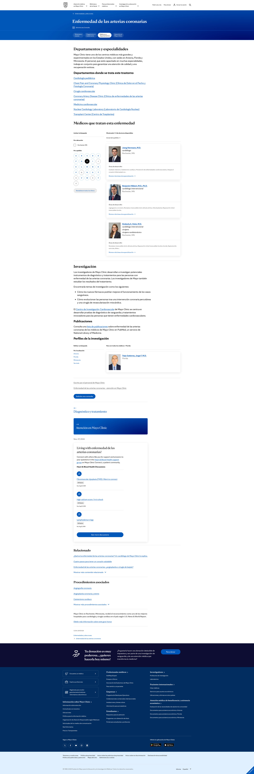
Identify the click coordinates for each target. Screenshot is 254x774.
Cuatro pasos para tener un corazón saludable (93, 561)
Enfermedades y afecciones (84, 14)
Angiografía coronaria (82, 588)
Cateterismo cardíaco (83, 599)
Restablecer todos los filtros (85, 191)
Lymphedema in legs (85, 520)
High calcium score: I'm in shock (90, 499)
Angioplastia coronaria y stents (86, 593)
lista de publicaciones (97, 326)
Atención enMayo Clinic (118, 35)
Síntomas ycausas (78, 35)
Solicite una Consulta (83, 27)
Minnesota (77, 360)
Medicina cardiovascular (85, 104)
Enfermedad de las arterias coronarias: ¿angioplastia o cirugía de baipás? (103, 567)
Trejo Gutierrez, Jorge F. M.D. (134, 355)
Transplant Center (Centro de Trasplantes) (94, 114)
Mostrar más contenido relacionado (88, 572)
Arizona (76, 354)
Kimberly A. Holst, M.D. (132, 224)
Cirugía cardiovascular (84, 91)
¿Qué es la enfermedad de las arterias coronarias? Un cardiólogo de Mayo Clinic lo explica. (111, 556)
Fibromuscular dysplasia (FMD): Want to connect (97, 479)
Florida (76, 357)
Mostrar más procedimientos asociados (90, 604)
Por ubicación (78, 140)
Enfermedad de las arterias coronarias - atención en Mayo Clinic (100, 388)
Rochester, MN (82, 145)
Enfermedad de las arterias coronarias (109, 21)
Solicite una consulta (84, 396)
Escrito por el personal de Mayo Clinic (89, 382)
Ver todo (76, 363)
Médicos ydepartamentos (105, 35)
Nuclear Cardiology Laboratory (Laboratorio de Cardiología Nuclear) (106, 109)
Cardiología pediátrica (84, 78)
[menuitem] (78, 35)
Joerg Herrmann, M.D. (131, 147)
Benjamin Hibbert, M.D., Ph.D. (134, 186)
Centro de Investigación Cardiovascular (95, 309)
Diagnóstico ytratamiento (90, 35)
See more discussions (100, 535)
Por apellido (78, 150)
